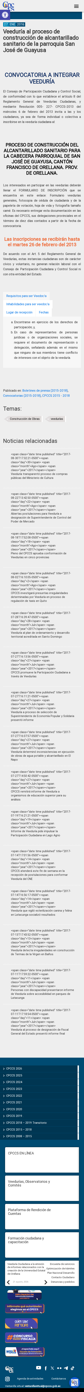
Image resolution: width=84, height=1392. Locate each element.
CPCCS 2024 (14, 1082)
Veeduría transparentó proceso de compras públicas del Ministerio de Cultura (39, 476)
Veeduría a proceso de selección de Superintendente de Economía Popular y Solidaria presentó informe (42, 716)
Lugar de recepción (19, 312)
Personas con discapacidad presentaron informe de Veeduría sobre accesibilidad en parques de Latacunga (42, 994)
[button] (5, 15)
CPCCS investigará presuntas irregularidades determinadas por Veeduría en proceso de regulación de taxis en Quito (39, 597)
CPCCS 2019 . (14, 1116)
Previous (8, 1282)
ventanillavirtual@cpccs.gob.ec (43, 1386)
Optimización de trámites (60, 1268)
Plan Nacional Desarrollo (61, 1272)
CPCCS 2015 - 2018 (56, 396)
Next (46, 1282)
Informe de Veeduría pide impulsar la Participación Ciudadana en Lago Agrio (35, 833)
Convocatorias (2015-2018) (22, 396)
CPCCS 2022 (14, 1096)
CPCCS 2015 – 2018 (19, 1129)
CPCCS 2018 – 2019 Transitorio (26, 1123)
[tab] (26, 296)
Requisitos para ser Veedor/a (26, 296)
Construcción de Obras (25, 419)
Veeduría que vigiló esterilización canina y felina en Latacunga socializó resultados (41, 912)
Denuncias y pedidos (63, 1281)
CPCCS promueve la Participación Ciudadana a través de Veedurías (40, 674)
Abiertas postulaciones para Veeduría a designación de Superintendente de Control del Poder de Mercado (41, 517)
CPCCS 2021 (14, 1102)
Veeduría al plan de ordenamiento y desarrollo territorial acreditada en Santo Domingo (40, 634)
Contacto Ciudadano (63, 1277)
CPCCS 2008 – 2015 (19, 1136)
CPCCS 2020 (14, 1109)
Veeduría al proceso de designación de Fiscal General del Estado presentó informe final (40, 1031)
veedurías (57, 419)
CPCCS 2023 (14, 1089)
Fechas (44, 312)
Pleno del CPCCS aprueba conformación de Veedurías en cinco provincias (38, 555)
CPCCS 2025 (14, 1075)
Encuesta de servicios (62, 1264)
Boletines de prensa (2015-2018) (45, 390)
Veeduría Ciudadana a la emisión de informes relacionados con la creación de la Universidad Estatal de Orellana (26, 1269)
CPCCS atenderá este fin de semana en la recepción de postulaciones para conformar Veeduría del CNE (39, 874)
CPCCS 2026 (14, 1068)
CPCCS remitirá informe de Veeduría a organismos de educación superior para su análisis (38, 795)
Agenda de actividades (30, 1378)
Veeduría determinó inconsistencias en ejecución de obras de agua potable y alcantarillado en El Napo (42, 755)
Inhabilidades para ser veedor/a (27, 304)
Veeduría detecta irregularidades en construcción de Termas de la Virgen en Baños (42, 952)
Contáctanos (59, 1378)
